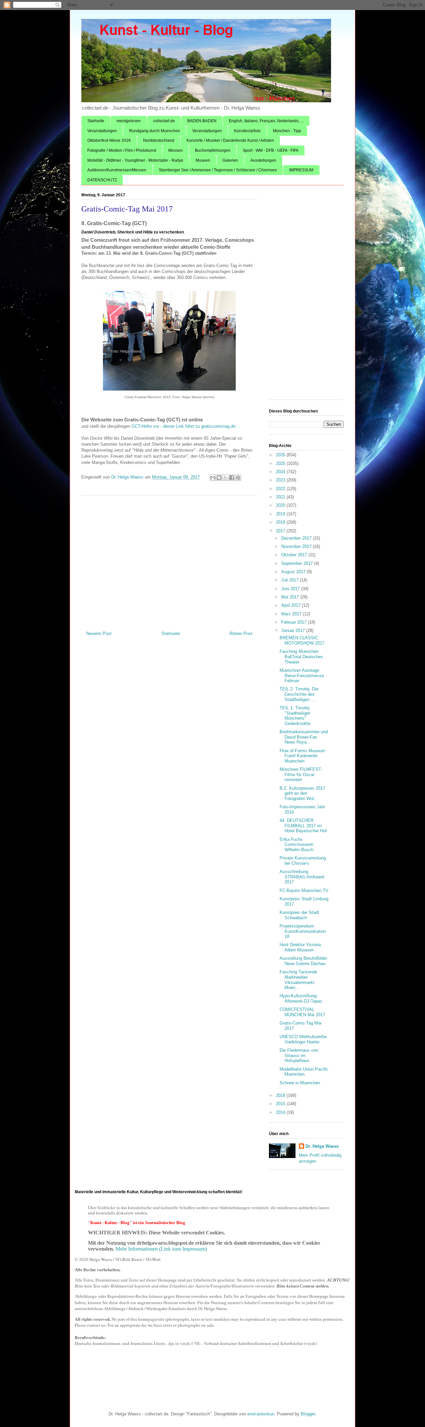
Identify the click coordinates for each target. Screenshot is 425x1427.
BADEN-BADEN (201, 121)
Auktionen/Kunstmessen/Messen (116, 170)
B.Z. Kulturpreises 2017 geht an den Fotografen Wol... (302, 793)
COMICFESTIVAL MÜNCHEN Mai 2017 (302, 1012)
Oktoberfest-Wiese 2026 (109, 140)
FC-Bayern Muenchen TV (304, 890)
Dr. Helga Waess (322, 1146)
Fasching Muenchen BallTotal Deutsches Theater (301, 656)
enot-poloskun (260, 1413)
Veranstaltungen (102, 131)
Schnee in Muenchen (300, 1082)
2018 (281, 522)
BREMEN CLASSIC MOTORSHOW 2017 (302, 640)
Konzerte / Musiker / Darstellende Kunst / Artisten (230, 140)
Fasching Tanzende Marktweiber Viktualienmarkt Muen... (298, 979)
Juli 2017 (290, 580)
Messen (175, 150)
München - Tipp (287, 131)
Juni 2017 (291, 588)
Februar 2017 (294, 622)
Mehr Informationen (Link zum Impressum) (161, 1249)
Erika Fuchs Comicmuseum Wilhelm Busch (296, 844)
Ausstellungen (263, 160)
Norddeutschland (158, 140)
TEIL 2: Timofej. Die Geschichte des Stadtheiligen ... (299, 694)
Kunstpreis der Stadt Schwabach (299, 915)
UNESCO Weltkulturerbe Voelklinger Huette (303, 1039)
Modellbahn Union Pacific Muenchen (304, 1072)
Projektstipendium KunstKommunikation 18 (303, 931)
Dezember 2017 (297, 538)
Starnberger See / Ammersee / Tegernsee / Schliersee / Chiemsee (218, 170)
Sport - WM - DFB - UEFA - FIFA (270, 150)
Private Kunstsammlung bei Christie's (303, 860)
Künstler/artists (247, 131)
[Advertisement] (169, 560)
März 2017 (292, 613)
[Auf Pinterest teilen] (238, 477)
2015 (281, 1103)
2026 (281, 454)
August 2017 (294, 571)
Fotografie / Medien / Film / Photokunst (121, 150)
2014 (281, 1112)
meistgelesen (129, 121)
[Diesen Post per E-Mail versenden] (213, 477)
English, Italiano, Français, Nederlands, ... (266, 121)
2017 (281, 530)
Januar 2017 (293, 630)
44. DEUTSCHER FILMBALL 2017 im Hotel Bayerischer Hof (303, 825)
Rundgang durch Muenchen (154, 131)
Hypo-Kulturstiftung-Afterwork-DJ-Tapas (301, 998)
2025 (281, 463)
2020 (281, 505)
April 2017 (291, 605)
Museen (203, 160)
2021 (281, 496)
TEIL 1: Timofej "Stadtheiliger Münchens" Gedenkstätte (295, 715)
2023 (281, 480)
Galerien (230, 160)
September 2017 (297, 563)
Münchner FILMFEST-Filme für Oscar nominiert (301, 774)
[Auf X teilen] (225, 477)
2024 (281, 471)
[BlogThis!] (219, 477)
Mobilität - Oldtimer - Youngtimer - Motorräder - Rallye (135, 160)
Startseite (95, 121)
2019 (281, 513)
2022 (281, 488)
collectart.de (164, 121)
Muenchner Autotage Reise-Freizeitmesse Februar (302, 675)
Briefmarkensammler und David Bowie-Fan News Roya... (304, 737)
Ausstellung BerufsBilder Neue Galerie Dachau (303, 961)
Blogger (308, 1413)
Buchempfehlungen (212, 150)
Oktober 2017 (294, 554)
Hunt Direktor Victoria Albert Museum (300, 947)
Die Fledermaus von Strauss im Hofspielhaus (299, 1055)
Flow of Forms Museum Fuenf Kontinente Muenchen (302, 755)
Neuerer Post (99, 633)
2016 (281, 1095)
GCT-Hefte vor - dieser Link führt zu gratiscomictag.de (182, 426)
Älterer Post (240, 633)
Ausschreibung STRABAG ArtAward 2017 (302, 876)
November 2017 (297, 546)
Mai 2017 (290, 596)
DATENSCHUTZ (102, 180)
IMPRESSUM (301, 170)
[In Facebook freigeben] (231, 477)
